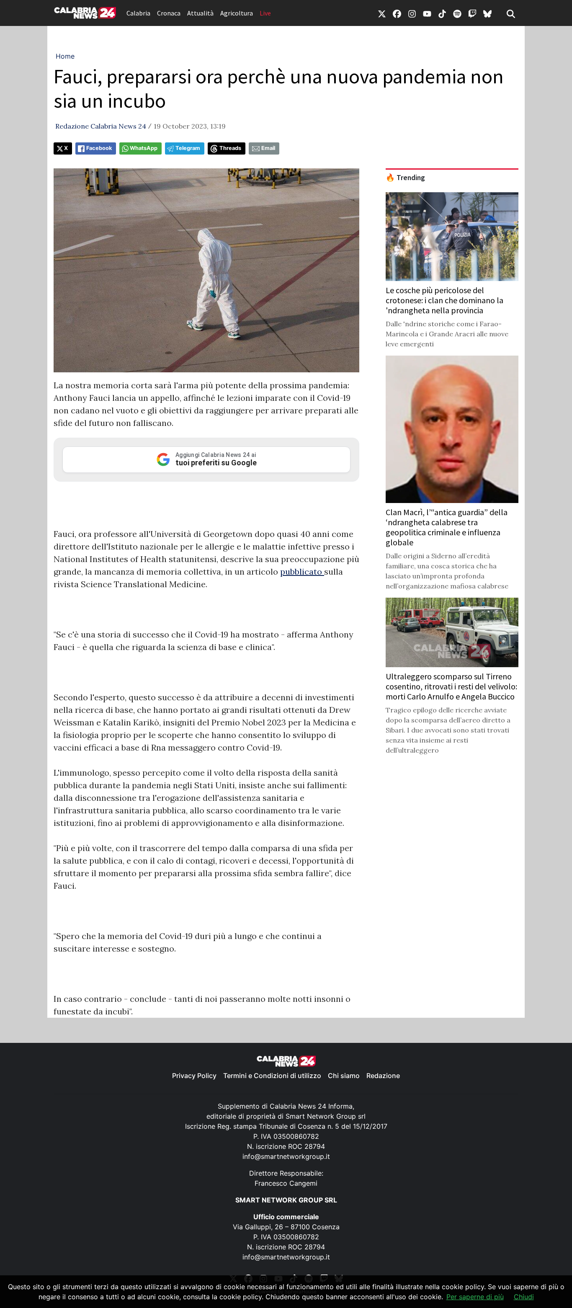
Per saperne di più (475, 1297)
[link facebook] (397, 13)
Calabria (138, 13)
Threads (230, 148)
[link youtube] (427, 13)
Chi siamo (344, 1075)
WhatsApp (143, 148)
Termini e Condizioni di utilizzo (272, 1075)
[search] (510, 13)
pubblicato (302, 571)
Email (268, 148)
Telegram (187, 148)
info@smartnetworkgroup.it (286, 1156)
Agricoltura (236, 13)
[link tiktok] (442, 13)
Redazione (383, 1075)
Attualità (200, 13)
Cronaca (168, 13)
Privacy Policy (194, 1075)
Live (265, 13)
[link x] (381, 13)
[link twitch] (472, 13)
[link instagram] (412, 13)
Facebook (99, 148)
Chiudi (524, 1297)
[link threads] (487, 13)
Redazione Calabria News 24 (100, 126)
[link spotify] (457, 13)
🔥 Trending (405, 177)
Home (65, 56)
